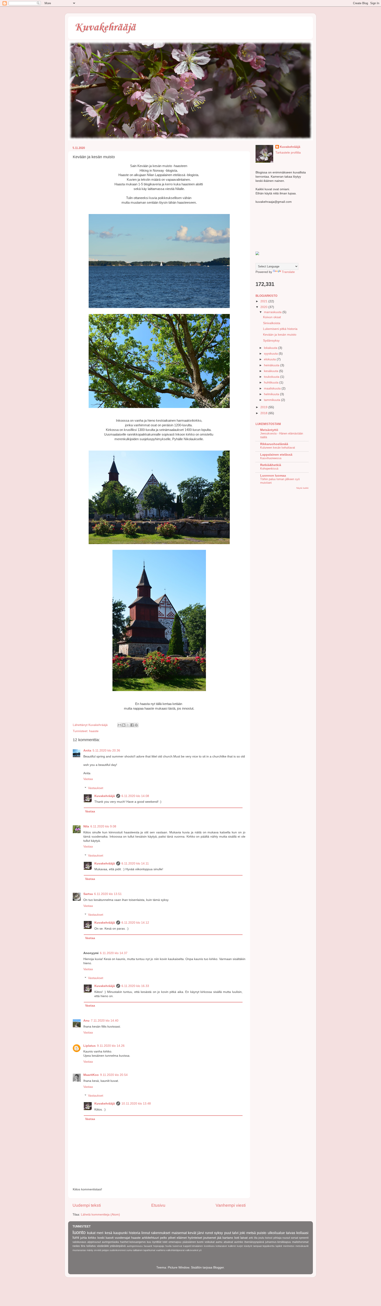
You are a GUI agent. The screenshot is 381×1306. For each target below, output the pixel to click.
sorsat (294, 1237)
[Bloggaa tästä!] (123, 725)
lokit (164, 1242)
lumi (76, 1237)
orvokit (97, 1250)
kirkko (92, 1237)
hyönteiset (195, 1237)
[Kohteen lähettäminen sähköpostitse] (119, 725)
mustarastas (79, 1250)
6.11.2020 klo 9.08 (103, 826)
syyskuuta (271, 353)
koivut (268, 1237)
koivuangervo (137, 1242)
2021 (264, 301)
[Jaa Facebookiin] (132, 725)
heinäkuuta (272, 365)
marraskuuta (273, 312)
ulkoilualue (276, 1233)
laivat (244, 1237)
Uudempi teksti (87, 1205)
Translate (288, 272)
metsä (251, 1233)
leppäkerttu (269, 1246)
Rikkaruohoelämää (274, 444)
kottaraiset (221, 1246)
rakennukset (160, 1233)
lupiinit (279, 1246)
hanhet (124, 1242)
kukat (91, 1233)
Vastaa (88, 779)
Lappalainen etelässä (276, 454)
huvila (168, 1246)
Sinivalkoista (271, 323)
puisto (261, 1233)
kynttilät (156, 1242)
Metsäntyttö (269, 430)
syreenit (303, 1237)
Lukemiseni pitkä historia (280, 329)
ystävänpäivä (118, 1246)
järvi (200, 1233)
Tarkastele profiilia (288, 152)
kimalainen (197, 1246)
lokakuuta (271, 348)
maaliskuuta (273, 388)
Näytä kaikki (302, 488)
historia (134, 1233)
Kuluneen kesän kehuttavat (277, 447)
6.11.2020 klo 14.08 (135, 796)
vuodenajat (122, 1237)
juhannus (270, 1242)
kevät (192, 1233)
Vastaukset (95, 788)
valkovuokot (191, 1250)
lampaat (257, 1246)
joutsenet (209, 1237)
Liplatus (89, 1045)
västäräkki (103, 1246)
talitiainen (138, 1250)
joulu (261, 1237)
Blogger (218, 1267)
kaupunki (120, 1233)
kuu (149, 1242)
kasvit (110, 1237)
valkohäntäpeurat (175, 1250)
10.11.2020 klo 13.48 (136, 1103)
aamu (219, 1242)
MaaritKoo (91, 1075)
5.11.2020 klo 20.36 (106, 750)
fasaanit (148, 1246)
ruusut (286, 1237)
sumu (129, 1250)
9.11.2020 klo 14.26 (111, 1045)
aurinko (238, 1242)
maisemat (179, 1233)
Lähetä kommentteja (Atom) (100, 1214)
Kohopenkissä (269, 468)
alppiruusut (94, 1242)
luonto (79, 1232)
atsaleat (228, 1242)
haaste (94, 731)
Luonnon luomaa (273, 475)
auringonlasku (110, 1242)
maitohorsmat (300, 1242)
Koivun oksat (272, 317)
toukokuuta (272, 376)
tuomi (200, 1242)
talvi (235, 1233)
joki (242, 1233)
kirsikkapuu (284, 1242)
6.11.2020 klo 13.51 (108, 894)
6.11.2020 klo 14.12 (135, 922)
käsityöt (248, 1246)
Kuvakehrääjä (105, 27)
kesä (108, 1233)
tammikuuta (272, 400)
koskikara (209, 1246)
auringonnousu (135, 1246)
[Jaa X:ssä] (128, 725)
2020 (264, 307)
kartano (227, 1237)
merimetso (288, 1246)
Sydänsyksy (271, 340)
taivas (290, 1233)
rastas (76, 1246)
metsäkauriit (301, 1246)
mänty (90, 1250)
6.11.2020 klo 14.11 (135, 863)
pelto (163, 1237)
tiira (83, 1246)
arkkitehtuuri (150, 1237)
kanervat (177, 1246)
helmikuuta (272, 394)
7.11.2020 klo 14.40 (104, 1020)
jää (219, 1237)
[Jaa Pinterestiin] (136, 725)
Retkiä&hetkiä (270, 465)
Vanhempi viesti (231, 1205)
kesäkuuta (271, 371)
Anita (87, 750)
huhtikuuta (271, 382)
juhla (83, 1237)
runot (209, 1233)
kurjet (240, 1246)
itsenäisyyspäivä (254, 1242)
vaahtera (160, 1250)
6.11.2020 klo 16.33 (135, 986)
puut (227, 1233)
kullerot (232, 1246)
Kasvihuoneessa (270, 458)
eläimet (182, 1237)
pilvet (172, 1237)
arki (251, 1237)
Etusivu (158, 1205)
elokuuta (270, 359)
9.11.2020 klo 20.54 (114, 1075)
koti (236, 1237)
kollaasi (302, 1233)
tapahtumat (149, 1250)
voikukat (210, 1242)
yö (200, 1250)
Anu (86, 1020)
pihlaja (277, 1237)
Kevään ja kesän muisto (279, 334)
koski (101, 1237)
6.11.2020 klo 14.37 (113, 953)
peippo (105, 1250)
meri (100, 1233)
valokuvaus (79, 1242)
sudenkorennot (118, 1250)
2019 (264, 407)
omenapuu (174, 1242)
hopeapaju (158, 1246)
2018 (264, 413)
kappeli (187, 1246)
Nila (86, 826)
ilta (256, 1237)
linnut (145, 1233)
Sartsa (88, 894)
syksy (218, 1233)
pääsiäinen (189, 1242)
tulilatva (91, 1246)
